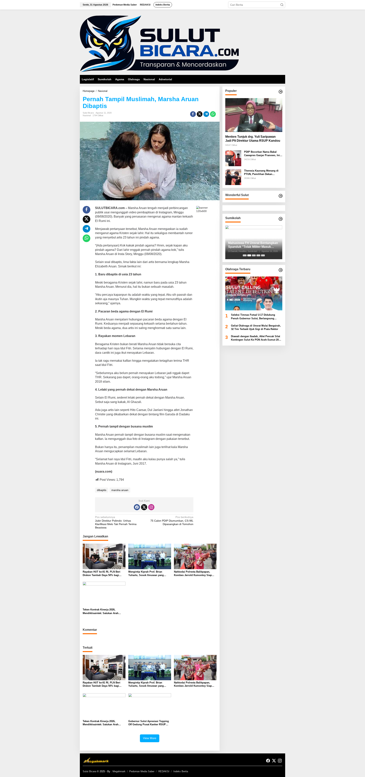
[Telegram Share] (206, 114)
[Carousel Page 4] (258, 255)
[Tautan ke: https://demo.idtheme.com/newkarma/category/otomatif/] (280, 91)
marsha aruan (119, 490)
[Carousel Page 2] (249, 255)
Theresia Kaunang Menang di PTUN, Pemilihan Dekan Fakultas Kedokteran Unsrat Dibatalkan (261, 172)
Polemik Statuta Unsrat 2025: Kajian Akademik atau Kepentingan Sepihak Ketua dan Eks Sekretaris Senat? (253, 245)
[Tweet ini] (199, 114)
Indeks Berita (180, 771)
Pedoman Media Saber (141, 771)
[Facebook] (137, 507)
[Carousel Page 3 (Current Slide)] (254, 255)
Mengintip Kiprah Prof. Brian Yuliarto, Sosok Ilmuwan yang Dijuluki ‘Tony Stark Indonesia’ (146, 573)
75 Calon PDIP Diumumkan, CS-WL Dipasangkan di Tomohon (171, 520)
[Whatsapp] (213, 114)
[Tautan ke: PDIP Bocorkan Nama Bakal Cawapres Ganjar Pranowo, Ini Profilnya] (233, 158)
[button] (282, 5)
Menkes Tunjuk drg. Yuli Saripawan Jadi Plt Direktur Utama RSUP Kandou (252, 138)
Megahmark (119, 771)
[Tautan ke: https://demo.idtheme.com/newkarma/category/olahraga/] (280, 270)
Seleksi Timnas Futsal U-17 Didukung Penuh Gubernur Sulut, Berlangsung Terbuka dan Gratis (253, 317)
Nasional (87, 115)
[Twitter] (144, 507)
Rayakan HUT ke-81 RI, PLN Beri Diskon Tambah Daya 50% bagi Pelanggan (101, 573)
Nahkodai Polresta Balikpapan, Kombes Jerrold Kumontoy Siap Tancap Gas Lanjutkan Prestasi (193, 573)
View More (149, 738)
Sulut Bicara (89, 771)
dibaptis (101, 490)
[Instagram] (151, 507)
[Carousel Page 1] (245, 255)
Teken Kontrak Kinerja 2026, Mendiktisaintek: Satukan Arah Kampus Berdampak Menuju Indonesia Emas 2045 (100, 611)
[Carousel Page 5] (263, 255)
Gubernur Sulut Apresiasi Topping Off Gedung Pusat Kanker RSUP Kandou (148, 723)
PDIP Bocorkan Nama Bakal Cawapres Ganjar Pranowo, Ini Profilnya (262, 153)
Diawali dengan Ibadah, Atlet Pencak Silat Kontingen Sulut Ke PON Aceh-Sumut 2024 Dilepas (256, 338)
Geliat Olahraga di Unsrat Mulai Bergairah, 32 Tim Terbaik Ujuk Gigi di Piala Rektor (256, 327)
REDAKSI (163, 771)
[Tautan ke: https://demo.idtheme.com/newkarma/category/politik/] (280, 219)
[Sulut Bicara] (159, 43)
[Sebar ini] (193, 114)
